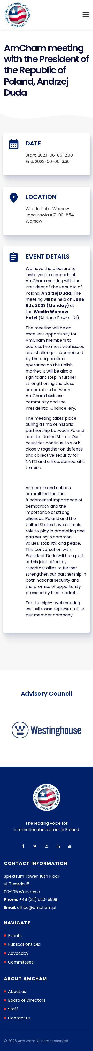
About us (17, 991)
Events (15, 936)
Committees (21, 962)
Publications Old (24, 944)
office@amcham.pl (36, 908)
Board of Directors (26, 1000)
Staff (13, 1009)
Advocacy (18, 953)
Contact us (19, 1018)
